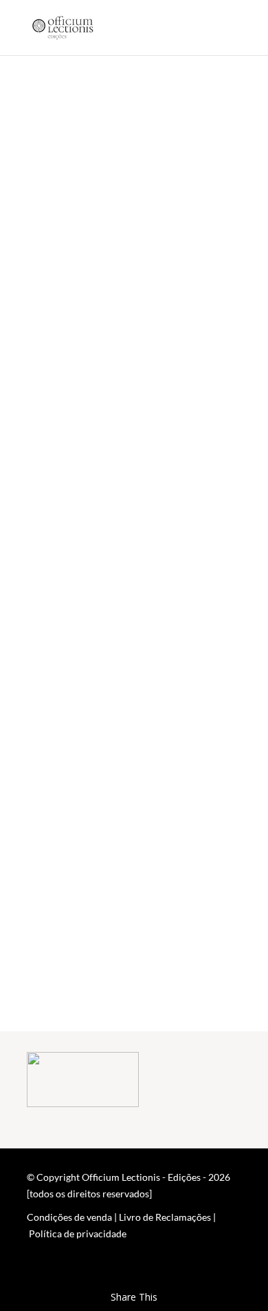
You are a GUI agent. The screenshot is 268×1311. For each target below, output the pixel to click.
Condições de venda (69, 1217)
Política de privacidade (77, 1233)
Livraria (134, 976)
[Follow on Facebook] (203, 1274)
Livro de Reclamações (165, 1217)
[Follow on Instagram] (230, 1274)
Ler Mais (72, 267)
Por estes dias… (119, 95)
